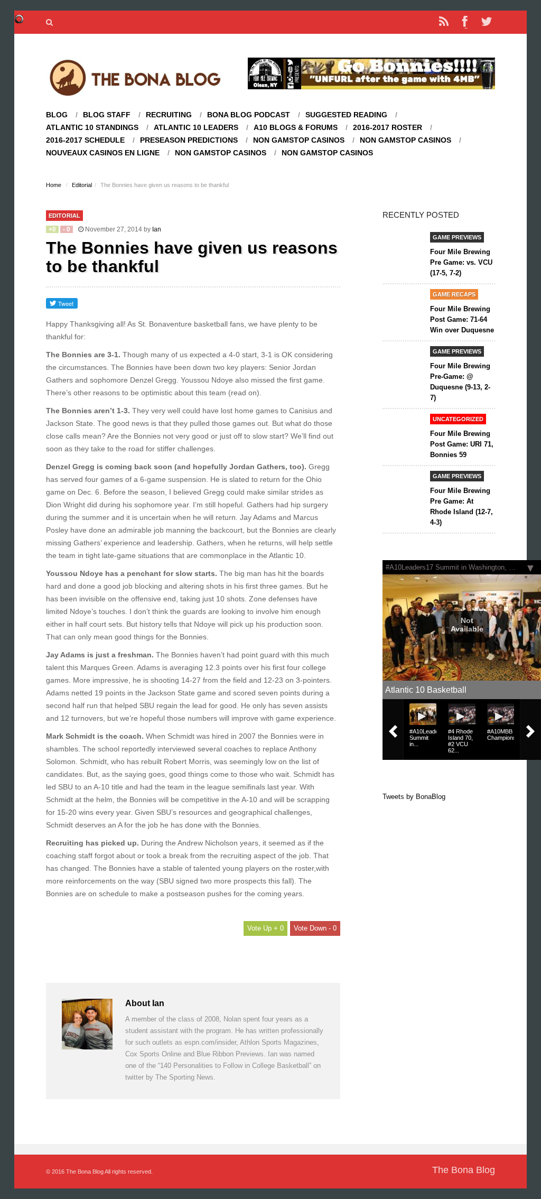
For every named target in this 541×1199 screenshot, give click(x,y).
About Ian (144, 1003)
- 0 (332, 928)
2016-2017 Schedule (85, 140)
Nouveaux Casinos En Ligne (103, 153)
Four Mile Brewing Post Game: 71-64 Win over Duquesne (462, 319)
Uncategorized (458, 419)
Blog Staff (106, 115)
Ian (156, 229)
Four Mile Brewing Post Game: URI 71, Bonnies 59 (461, 444)
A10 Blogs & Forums (296, 128)
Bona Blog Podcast (248, 115)
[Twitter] (486, 22)
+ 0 (278, 928)
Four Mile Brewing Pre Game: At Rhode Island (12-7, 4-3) (461, 506)
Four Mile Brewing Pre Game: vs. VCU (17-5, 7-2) (461, 262)
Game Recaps (454, 294)
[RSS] (443, 22)
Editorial (82, 185)
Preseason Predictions (189, 140)
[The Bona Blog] (135, 77)
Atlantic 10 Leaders (196, 128)
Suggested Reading (346, 115)
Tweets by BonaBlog (414, 797)
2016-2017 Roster (387, 128)
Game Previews (457, 237)
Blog (57, 115)
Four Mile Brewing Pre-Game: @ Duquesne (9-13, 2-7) (460, 382)
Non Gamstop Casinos (298, 140)
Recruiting (169, 115)
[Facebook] (465, 22)
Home (53, 185)
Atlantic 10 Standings (92, 128)
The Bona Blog (463, 1170)
